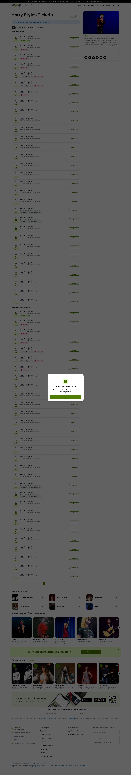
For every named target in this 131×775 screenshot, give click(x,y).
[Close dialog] (81, 377)
